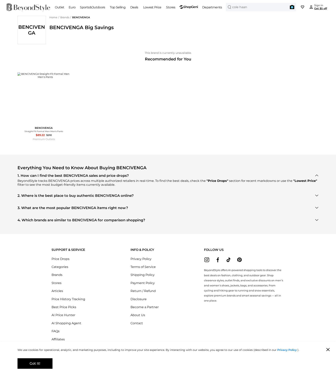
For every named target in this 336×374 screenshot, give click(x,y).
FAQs (56, 331)
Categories (60, 267)
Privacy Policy (140, 259)
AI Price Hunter (63, 315)
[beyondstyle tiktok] (228, 260)
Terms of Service (143, 267)
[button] (292, 7)
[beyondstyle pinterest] (239, 260)
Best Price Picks (64, 307)
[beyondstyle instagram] (207, 260)
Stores (56, 283)
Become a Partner (144, 307)
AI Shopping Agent (66, 323)
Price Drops (60, 259)
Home (53, 17)
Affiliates (58, 339)
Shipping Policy (142, 275)
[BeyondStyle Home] (28, 7)
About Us (137, 315)
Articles (57, 291)
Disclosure (138, 299)
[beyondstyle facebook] (217, 260)
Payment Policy (142, 283)
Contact (136, 323)
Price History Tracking (68, 299)
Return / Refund (143, 291)
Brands (64, 17)
